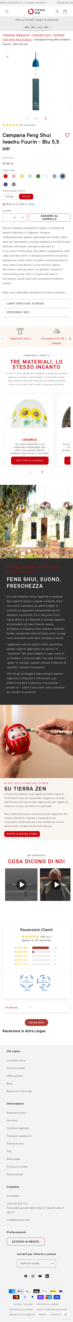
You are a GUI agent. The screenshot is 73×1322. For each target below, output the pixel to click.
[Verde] (38, 176)
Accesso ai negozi (25, 1241)
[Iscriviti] (52, 1263)
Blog (9, 1083)
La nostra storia (16, 1060)
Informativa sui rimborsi (47, 1304)
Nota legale (13, 1159)
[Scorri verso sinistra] (27, 118)
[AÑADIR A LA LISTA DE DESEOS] (66, 135)
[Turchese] (30, 176)
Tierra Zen (28, 1304)
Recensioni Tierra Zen (19, 1091)
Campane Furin (41, 34)
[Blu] (63, 176)
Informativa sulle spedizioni (22, 1314)
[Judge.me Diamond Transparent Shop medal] (43, 982)
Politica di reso (15, 1143)
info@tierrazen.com (18, 1219)
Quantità (7, 210)
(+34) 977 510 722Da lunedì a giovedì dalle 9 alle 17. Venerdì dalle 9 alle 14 (35, 1208)
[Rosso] (6, 176)
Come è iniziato (16, 1068)
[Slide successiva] (69, 338)
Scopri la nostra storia (22, 834)
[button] (7, 11)
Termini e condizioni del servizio (51, 1309)
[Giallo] (22, 176)
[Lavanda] (46, 176)
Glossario (12, 1120)
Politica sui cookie (17, 1166)
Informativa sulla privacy (21, 1309)
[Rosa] (14, 176)
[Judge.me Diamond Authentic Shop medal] (26, 982)
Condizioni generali (18, 1128)
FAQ (9, 1151)
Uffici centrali (14, 1076)
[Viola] (6, 184)
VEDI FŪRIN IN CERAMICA (29, 460)
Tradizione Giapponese (16, 34)
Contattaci (13, 1195)
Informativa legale (58, 1314)
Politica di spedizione (19, 1136)
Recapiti (43, 1314)
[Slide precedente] (3, 338)
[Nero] (14, 184)
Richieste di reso (16, 1112)
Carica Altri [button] (36, 1022)
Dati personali (15, 1174)
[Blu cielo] (54, 176)
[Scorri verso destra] (45, 118)
